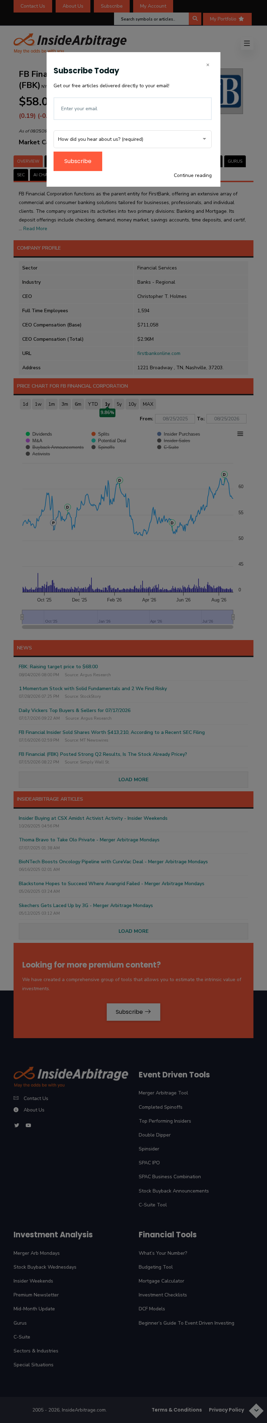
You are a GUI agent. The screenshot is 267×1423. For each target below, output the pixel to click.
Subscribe (77, 161)
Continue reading (193, 175)
